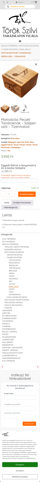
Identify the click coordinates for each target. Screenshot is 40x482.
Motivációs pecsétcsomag (16, 300)
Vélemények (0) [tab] (10, 207)
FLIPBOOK (6, 326)
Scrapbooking (9, 329)
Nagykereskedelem (11, 358)
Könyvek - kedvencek (12, 347)
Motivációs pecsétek (29, 46)
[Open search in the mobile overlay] (20, 6)
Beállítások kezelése (20, 477)
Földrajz (13, 279)
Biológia (13, 271)
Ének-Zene (29, 142)
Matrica (6, 324)
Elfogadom (20, 465)
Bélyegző (12, 142)
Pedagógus (16, 147)
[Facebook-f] (3, 2)
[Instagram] (7, 2)
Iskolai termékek (9, 46)
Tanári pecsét (19, 145)
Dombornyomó (9, 318)
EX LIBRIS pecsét (9, 316)
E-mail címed (8, 393)
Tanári (35, 145)
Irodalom (13, 265)
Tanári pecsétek (10, 49)
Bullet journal (9, 332)
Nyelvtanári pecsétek (17, 297)
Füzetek (8, 308)
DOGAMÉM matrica (12, 249)
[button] (20, 41)
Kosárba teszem (27, 194)
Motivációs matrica (13, 302)
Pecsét (29, 145)
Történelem (14, 268)
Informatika (15, 294)
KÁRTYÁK (6, 313)
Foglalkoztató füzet (12, 353)
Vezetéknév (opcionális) (12, 404)
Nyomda (20, 142)
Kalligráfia (7, 342)
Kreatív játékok (10, 350)
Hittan (12, 284)
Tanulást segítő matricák (16, 247)
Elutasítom (20, 471)
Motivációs (5, 147)
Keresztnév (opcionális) (12, 413)
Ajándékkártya (9, 355)
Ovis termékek (9, 239)
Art (10, 281)
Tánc (11, 292)
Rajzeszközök (9, 337)
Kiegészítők (7, 345)
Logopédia (7, 310)
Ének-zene (24, 49)
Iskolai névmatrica (13, 305)
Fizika (11, 276)
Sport (12, 289)
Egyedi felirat (7, 145)
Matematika (14, 263)
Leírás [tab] (6, 202)
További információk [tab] (22, 202)
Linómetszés (8, 339)
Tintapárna (7, 321)
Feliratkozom (29, 424)
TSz (8, 150)
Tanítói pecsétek (14, 255)
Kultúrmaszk (8, 361)
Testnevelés (15, 260)
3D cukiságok (8, 241)
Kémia (11, 273)
